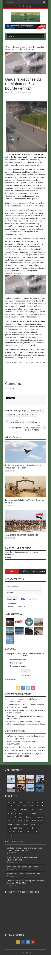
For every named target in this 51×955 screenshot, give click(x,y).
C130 (31, 806)
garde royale (11, 415)
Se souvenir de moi (30, 599)
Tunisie (20, 832)
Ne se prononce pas (18, 666)
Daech (39, 810)
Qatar (9, 828)
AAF (9, 802)
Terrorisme (12, 832)
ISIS (14, 821)
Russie (27, 828)
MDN (40, 824)
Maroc (21, 415)
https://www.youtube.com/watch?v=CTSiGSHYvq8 (25, 362)
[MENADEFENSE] (25, 19)
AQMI (28, 802)
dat (16, 813)
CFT (9, 810)
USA (35, 832)
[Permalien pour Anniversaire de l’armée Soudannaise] (25, 532)
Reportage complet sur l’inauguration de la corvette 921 (25, 428)
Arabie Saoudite (38, 802)
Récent (25, 571)
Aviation (18, 806)
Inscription (11, 604)
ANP (22, 802)
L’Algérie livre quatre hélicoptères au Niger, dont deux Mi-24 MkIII (25, 881)
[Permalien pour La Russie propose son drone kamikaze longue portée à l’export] (25, 462)
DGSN (27, 813)
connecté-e (22, 552)
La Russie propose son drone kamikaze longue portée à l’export (23, 466)
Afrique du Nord (22, 47)
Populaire (12, 571)
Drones (34, 813)
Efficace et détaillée (18, 660)
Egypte (10, 817)
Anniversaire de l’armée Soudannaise (21, 535)
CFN (42, 806)
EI (15, 817)
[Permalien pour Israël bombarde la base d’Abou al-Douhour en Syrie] (25, 497)
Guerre (28, 817)
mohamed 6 (31, 415)
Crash (32, 810)
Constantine (23, 810)
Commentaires (39, 571)
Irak (9, 821)
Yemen (10, 835)
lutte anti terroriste (37, 821)
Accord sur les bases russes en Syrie (21, 750)
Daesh (10, 813)
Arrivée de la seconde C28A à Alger (26, 421)
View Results (26, 676)
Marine (10, 824)
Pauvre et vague (16, 663)
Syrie (33, 828)
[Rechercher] (44, 2)
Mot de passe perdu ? (16, 607)
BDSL (25, 806)
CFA (36, 806)
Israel (20, 821)
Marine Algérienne (22, 824)
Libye (26, 821)
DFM (21, 813)
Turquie (28, 832)
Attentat (10, 806)
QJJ (20, 828)
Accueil (11, 47)
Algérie (15, 802)
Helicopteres (38, 817)
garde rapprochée (35, 411)
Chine (15, 810)
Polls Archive (12, 679)
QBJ (15, 828)
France (21, 817)
